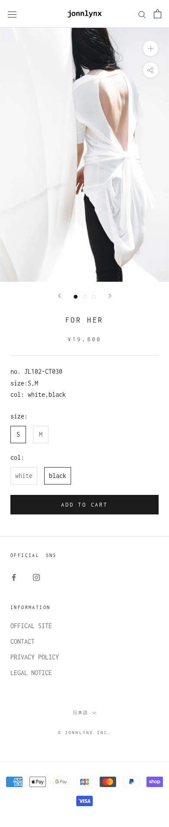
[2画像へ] (85, 297)
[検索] (142, 14)
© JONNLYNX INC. (84, 732)
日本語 (80, 712)
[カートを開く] (157, 14)
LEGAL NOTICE (31, 672)
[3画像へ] (94, 297)
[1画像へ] (76, 297)
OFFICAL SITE (31, 625)
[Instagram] (36, 577)
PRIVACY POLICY (34, 657)
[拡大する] (150, 48)
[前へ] (59, 296)
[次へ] (110, 296)
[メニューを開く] (12, 14)
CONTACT (22, 641)
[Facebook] (13, 577)
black (57, 475)
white (23, 475)
